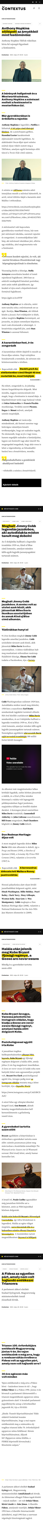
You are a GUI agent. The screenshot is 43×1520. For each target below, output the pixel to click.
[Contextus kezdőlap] (14, 8)
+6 (39, 944)
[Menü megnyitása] (39, 8)
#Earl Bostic (6, 521)
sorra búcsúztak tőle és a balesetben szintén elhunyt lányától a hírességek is (19, 1230)
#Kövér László (24, 1269)
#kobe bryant (6, 944)
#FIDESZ (5, 1269)
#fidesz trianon (13, 1269)
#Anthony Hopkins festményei (23, 23)
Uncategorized (8, 19)
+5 (39, 1269)
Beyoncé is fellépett (27, 1237)
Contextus (5, 55)
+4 (39, 521)
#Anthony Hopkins (7, 23)
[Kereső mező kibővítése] (34, 8)
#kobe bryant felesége (18, 944)
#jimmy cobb (15, 521)
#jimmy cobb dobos (26, 521)
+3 (39, 23)
